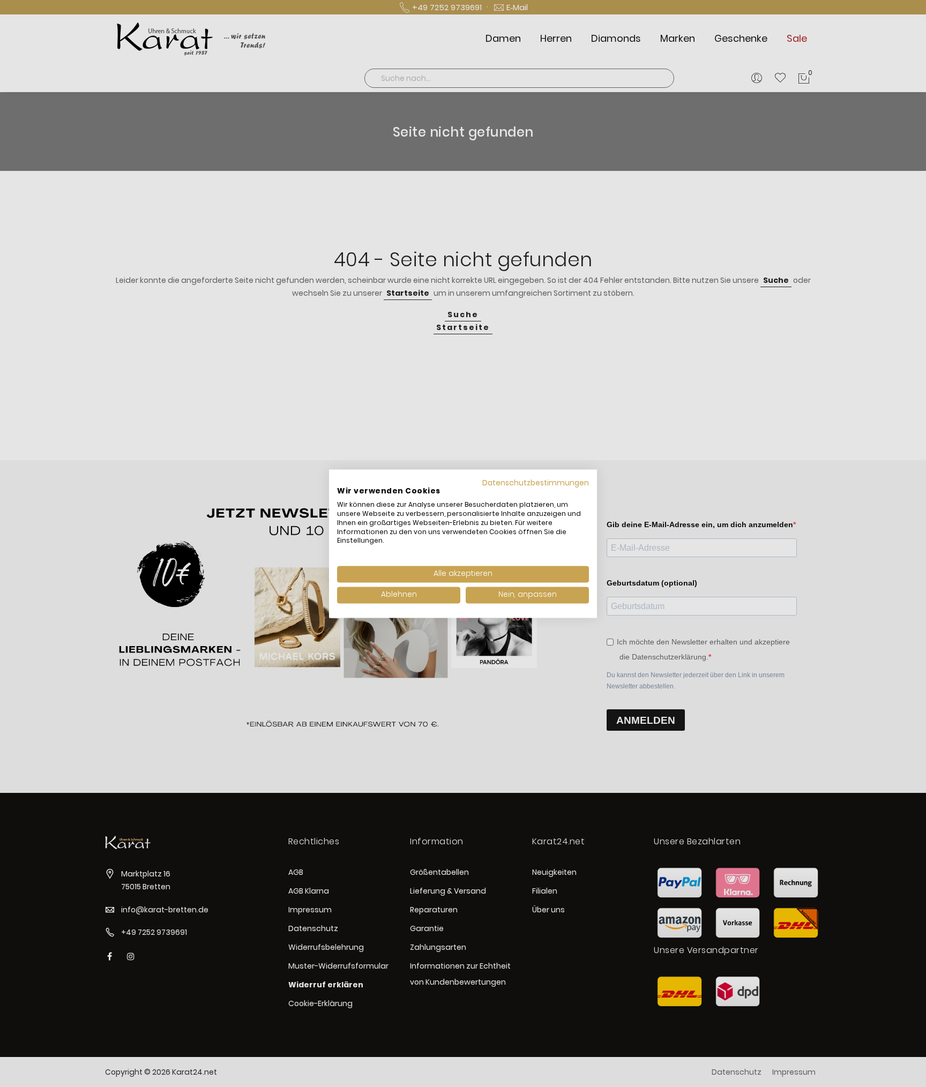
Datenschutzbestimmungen (535, 483)
